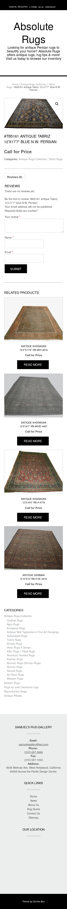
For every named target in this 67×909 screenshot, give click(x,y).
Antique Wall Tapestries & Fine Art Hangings (33, 632)
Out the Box (39, 901)
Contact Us (33, 813)
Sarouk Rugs (14, 671)
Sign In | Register (18, 7)
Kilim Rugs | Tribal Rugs (21, 651)
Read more (33, 364)
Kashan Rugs (15, 659)
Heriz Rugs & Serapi (19, 647)
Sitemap (33, 817)
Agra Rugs (13, 624)
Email (9, 252)
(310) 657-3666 (33, 752)
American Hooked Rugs (21, 655)
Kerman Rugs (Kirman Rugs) (24, 663)
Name (9, 237)
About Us (33, 805)
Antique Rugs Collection (33, 84)
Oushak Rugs (15, 620)
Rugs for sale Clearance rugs (21, 687)
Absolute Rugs (34, 32)
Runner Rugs (15, 667)
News (33, 800)
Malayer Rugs (15, 678)
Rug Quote (33, 809)
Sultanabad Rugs (17, 636)
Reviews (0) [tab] (14, 177)
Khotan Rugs (14, 643)
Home (15, 84)
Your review (12, 217)
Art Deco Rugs (15, 674)
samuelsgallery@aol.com (33, 744)
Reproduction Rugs (15, 691)
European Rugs (16, 628)
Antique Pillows (13, 695)
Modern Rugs (12, 683)
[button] (33, 69)
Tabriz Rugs (55, 159)
